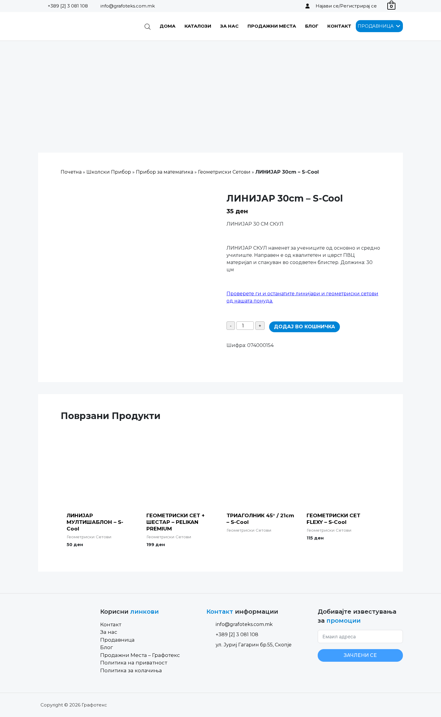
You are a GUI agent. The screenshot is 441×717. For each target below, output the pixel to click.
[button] (376, 26)
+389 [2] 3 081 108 (68, 6)
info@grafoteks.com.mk (127, 6)
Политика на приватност (133, 663)
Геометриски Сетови (224, 172)
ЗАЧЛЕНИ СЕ (360, 655)
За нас (229, 26)
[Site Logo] (68, 26)
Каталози (197, 26)
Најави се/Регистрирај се (346, 6)
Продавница (117, 640)
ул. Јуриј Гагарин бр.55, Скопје (254, 645)
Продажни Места (272, 26)
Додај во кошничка (304, 327)
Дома (168, 26)
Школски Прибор (108, 172)
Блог (311, 26)
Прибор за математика (164, 172)
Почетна (71, 172)
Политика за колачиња (131, 670)
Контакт (339, 26)
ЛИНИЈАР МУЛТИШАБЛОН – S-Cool (95, 522)
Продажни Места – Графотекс (140, 655)
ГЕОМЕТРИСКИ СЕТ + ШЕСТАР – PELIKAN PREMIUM (175, 522)
